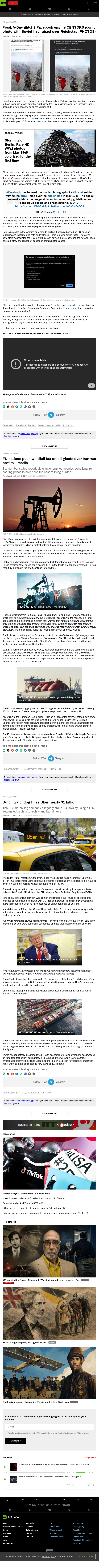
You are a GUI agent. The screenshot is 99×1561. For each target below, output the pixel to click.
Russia (52, 769)
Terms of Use (78, 1523)
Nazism (32, 425)
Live (51, 1523)
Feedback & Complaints (82, 1540)
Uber (48, 1092)
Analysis (30, 1523)
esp (22, 1500)
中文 (91, 1500)
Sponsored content (57, 1537)
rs (78, 1500)
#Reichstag (54, 195)
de (51, 1500)
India (5, 1540)
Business (7, 1533)
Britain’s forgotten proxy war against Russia (25, 1342)
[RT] (31, 1505)
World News (14, 22)
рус (37, 1500)
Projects (29, 1537)
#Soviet (78, 192)
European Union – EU (14, 769)
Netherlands (33, 1092)
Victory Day (68, 425)
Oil (45, 769)
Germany (31, 769)
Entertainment (32, 1530)
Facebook (21, 425)
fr (64, 1500)
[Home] (3, 3)
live (13, 3)
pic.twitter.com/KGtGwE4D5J (65, 206)
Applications (54, 1527)
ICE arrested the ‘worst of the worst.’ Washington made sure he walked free (42, 1280)
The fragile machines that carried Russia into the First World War (36, 1402)
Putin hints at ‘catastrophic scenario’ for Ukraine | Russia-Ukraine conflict (50, 14)
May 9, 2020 (59, 212)
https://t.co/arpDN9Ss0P (30, 206)
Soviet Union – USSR (49, 425)
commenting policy (29, 434)
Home (6, 22)
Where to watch (56, 1530)
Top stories (9, 1134)
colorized (45, 181)
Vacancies (77, 1543)
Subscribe (16, 1441)
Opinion (29, 1527)
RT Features (9, 1222)
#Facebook (13, 192)
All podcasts (90, 1458)
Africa (5, 1537)
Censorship (8, 425)
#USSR (25, 195)
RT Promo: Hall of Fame (83, 1533)
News (5, 1523)
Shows (29, 1533)
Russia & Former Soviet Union (13, 1528)
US (59, 769)
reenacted (42, 121)
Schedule (53, 1533)
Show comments (49, 446)
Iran (40, 769)
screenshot (73, 308)
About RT (77, 1530)
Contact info (78, 1537)
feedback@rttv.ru (11, 436)
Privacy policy (78, 1527)
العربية (8, 1500)
